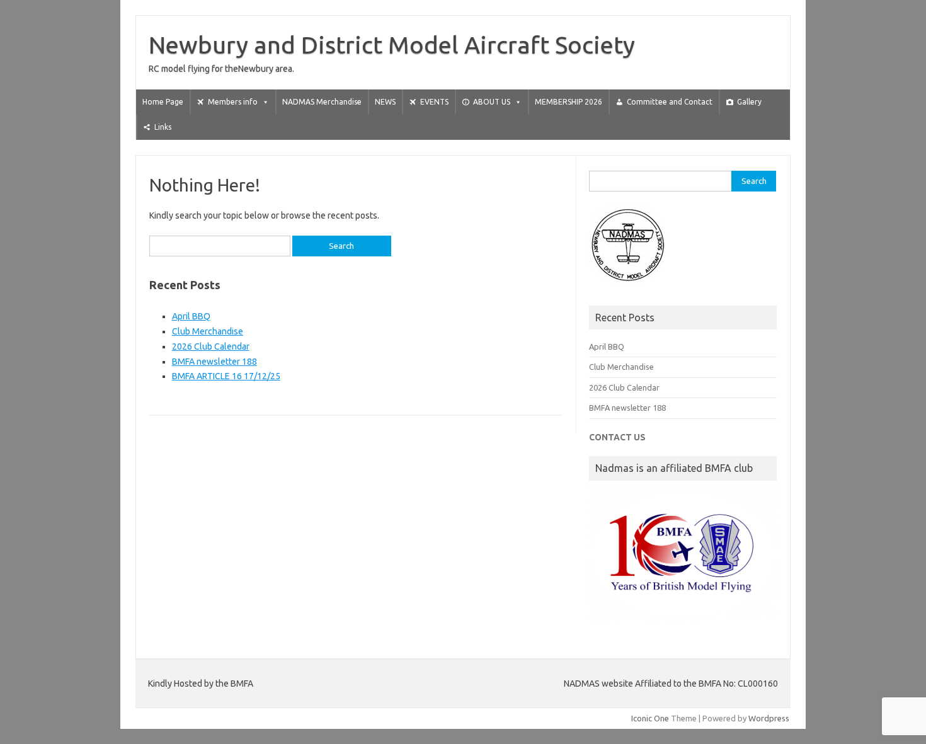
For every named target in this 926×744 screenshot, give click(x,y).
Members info (233, 102)
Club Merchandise (207, 331)
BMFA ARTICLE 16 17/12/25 (226, 376)
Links (162, 127)
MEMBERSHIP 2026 (568, 102)
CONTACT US (617, 437)
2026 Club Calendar (210, 346)
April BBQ (191, 316)
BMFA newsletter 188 (214, 362)
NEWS (385, 102)
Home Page (162, 102)
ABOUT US (491, 102)
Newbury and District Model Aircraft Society (392, 44)
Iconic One (650, 718)
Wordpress (768, 718)
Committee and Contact (669, 102)
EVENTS (434, 102)
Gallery (749, 102)
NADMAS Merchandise (322, 102)
